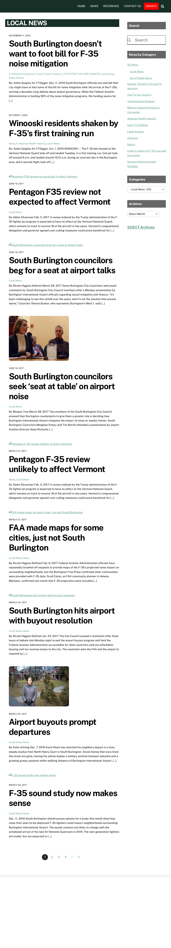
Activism (132, 138)
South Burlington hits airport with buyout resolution (62, 615)
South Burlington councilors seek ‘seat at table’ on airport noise (62, 386)
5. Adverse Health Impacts (31, 143)
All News (132, 64)
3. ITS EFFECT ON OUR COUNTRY (80, 73)
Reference (111, 6)
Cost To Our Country (139, 94)
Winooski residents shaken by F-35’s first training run (63, 128)
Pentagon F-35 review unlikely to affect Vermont (57, 464)
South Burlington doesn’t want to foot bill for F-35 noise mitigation (55, 53)
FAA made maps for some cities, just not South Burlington (56, 537)
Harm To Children (137, 125)
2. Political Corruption (21, 73)
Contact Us (132, 6)
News (94, 6)
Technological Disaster (141, 101)
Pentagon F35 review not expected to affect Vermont (60, 197)
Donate (151, 6)
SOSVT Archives (140, 227)
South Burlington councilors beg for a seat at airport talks (62, 265)
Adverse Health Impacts (141, 118)
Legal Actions (135, 131)
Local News (107, 73)
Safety (20, 77)
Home (81, 6)
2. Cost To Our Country (47, 73)
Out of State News (141, 78)
